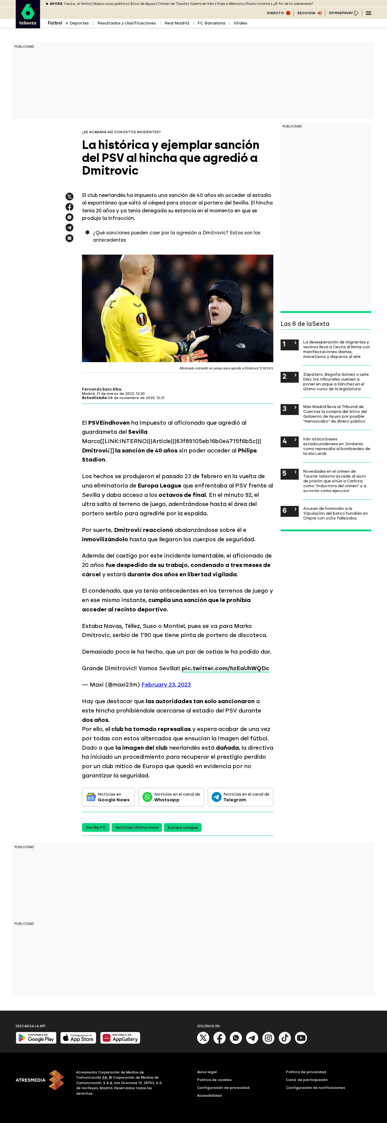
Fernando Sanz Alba (101, 389)
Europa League (182, 827)
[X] (69, 199)
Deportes (79, 23)
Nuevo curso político (110, 4)
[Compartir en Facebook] (69, 209)
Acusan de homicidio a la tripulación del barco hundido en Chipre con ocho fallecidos (335, 513)
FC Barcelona (211, 23)
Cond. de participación (307, 1080)
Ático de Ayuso (142, 4)
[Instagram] (268, 1042)
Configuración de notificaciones (315, 1088)
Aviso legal (207, 1072)
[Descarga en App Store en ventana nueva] (78, 1042)
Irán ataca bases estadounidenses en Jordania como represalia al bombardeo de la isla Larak (336, 446)
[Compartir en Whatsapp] (69, 219)
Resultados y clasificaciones (126, 23)
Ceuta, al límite (77, 4)
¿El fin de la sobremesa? (293, 4)
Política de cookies (214, 1080)
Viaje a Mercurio (230, 4)
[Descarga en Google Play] (36, 1042)
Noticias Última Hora (136, 827)
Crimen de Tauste (172, 4)
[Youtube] (301, 1042)
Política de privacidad (306, 1072)
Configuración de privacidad (223, 1088)
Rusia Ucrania (258, 4)
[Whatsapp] (235, 1042)
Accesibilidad (209, 1095)
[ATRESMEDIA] (42, 1084)
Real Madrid (176, 23)
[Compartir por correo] (69, 240)
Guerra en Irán (202, 4)
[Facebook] (219, 1042)
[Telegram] (252, 1042)
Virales (240, 23)
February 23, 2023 (166, 684)
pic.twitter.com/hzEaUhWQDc (225, 668)
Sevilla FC (96, 827)
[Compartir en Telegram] (69, 230)
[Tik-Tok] (284, 1042)
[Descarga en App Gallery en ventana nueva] (120, 1042)
